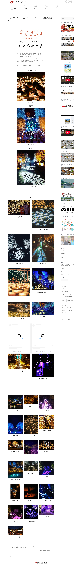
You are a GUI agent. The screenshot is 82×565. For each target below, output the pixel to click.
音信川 (71, 307)
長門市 (66, 307)
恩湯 (63, 307)
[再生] (62, 82)
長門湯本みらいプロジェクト (67, 287)
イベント (70, 294)
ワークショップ (64, 314)
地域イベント (64, 319)
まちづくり (64, 294)
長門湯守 (63, 302)
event (62, 250)
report (63, 253)
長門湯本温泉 (65, 291)
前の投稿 (10, 556)
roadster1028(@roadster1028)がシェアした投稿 (42, 351)
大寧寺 (63, 321)
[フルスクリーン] (73, 82)
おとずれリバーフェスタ (66, 305)
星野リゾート (64, 312)
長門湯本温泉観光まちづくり (67, 297)
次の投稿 (52, 556)
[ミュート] (71, 82)
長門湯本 (63, 300)
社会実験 (63, 310)
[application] (67, 80)
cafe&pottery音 (70, 300)
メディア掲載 (69, 310)
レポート (69, 319)
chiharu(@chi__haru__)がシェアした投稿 (19, 351)
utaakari (62, 257)
